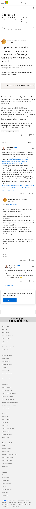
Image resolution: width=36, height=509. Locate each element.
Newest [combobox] (31, 142)
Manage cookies (27, 502)
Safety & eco (20, 504)
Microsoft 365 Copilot (7, 434)
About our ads (5, 506)
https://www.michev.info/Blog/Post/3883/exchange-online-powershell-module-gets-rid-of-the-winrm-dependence (18, 187)
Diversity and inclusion (7, 489)
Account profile (5, 358)
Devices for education (7, 390)
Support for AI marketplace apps (9, 454)
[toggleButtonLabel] (33, 8)
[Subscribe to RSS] (24, 321)
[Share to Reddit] (18, 321)
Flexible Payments (6, 379)
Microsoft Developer (6, 448)
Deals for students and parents (9, 405)
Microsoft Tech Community (8, 457)
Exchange (5, 8)
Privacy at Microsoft (6, 483)
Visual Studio (5, 466)
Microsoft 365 (5, 425)
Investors (4, 486)
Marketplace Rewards (7, 463)
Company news (5, 480)
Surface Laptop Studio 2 (7, 335)
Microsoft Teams (6, 431)
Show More (10, 285)
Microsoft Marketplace (7, 460)
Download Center (6, 361)
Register (26, 3)
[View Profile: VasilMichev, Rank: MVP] (4, 148)
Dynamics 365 (5, 422)
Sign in (9, 300)
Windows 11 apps (6, 349)
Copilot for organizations (7, 338)
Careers (4, 474)
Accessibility (5, 492)
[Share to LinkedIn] (9, 321)
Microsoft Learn (5, 451)
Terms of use (5, 504)
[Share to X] (15, 321)
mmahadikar (11, 41)
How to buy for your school (8, 399)
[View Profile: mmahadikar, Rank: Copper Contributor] (3, 41)
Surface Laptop (5, 332)
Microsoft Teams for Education (9, 393)
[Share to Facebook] (12, 321)
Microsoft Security (6, 419)
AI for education (5, 408)
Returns (4, 367)
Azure (3, 445)
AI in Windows (5, 344)
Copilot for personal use (7, 341)
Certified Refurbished (7, 373)
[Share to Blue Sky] (21, 321)
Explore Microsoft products (8, 347)
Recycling (27, 504)
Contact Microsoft (12, 502)
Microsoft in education (7, 387)
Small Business (5, 437)
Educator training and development (10, 402)
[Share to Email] (27, 321)
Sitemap (4, 502)
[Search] (21, 3)
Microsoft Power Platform (8, 428)
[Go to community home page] (6, 2)
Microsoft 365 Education (7, 396)
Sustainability (5, 495)
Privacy (20, 502)
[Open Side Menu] (2, 2)
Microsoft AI (5, 416)
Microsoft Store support (7, 364)
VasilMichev (10, 147)
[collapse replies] (18, 146)
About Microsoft (5, 477)
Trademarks (12, 504)
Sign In (32, 3)
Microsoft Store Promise (7, 376)
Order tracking (5, 370)
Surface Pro (4, 329)
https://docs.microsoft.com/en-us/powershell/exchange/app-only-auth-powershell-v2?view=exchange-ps (15, 161)
